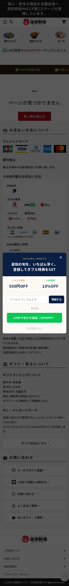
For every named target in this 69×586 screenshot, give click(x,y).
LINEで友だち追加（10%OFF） (34, 318)
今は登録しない (34, 328)
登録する (57, 299)
